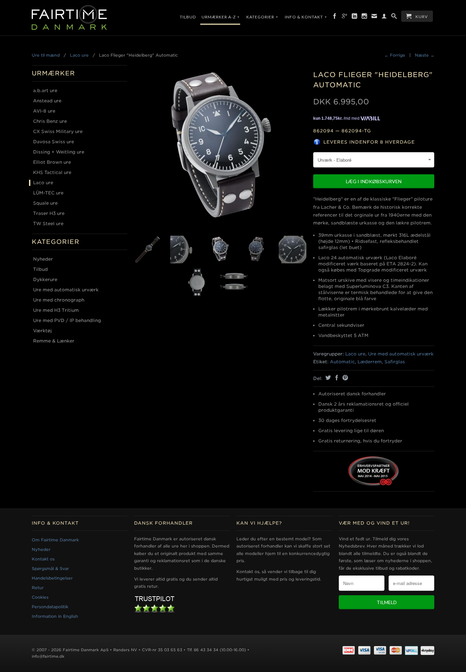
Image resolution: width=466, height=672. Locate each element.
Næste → (424, 55)
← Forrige (394, 55)
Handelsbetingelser (52, 578)
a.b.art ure (45, 90)
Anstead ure (47, 100)
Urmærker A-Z (220, 16)
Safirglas (394, 361)
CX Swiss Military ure (58, 131)
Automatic (342, 361)
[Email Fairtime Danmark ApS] (374, 17)
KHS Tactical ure (52, 172)
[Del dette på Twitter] (327, 377)
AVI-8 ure (44, 111)
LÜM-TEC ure (48, 192)
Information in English (55, 616)
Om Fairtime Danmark (55, 539)
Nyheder (43, 259)
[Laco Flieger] (220, 149)
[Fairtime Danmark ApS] (79, 17)
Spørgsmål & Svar (50, 568)
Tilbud (188, 16)
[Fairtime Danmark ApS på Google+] (345, 17)
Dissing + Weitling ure (58, 152)
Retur (38, 587)
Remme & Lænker (53, 341)
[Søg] (394, 17)
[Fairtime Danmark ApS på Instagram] (364, 17)
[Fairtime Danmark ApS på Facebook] (335, 17)
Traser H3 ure (48, 213)
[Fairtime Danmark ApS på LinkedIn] (355, 17)
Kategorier (262, 16)
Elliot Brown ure (52, 162)
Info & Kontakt (306, 16)
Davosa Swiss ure (53, 141)
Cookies (40, 597)
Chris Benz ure (50, 121)
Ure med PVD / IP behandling (67, 320)
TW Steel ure (48, 223)
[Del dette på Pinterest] (344, 377)
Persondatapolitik (50, 606)
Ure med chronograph (58, 300)
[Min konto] (384, 17)
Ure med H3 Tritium (56, 310)
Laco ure (79, 55)
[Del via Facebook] (335, 377)
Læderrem (370, 361)
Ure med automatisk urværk (66, 289)
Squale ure (45, 203)
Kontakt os (43, 558)
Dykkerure (45, 279)
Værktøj (42, 330)
